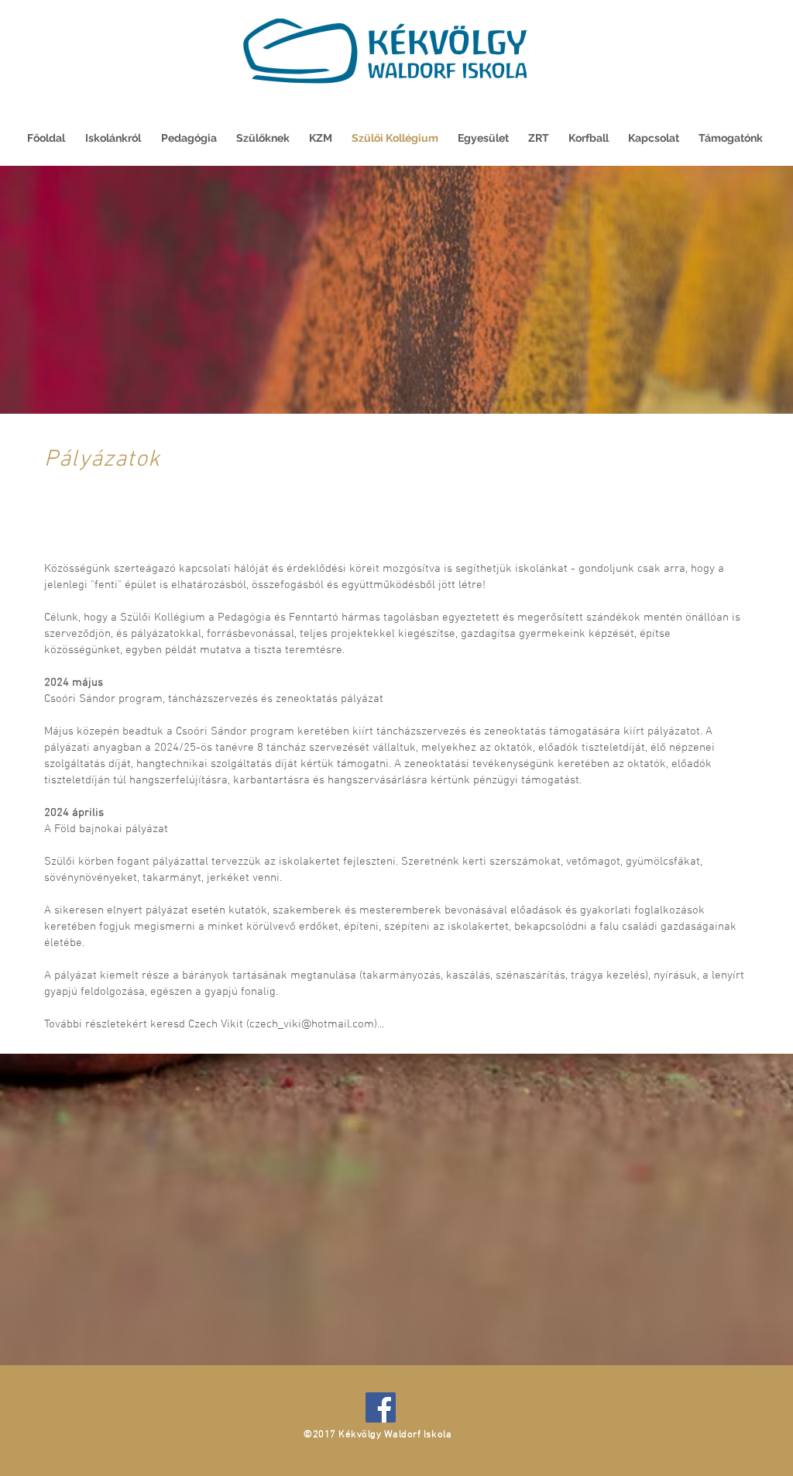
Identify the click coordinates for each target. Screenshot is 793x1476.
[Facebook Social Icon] (381, 1407)
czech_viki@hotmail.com (311, 1024)
